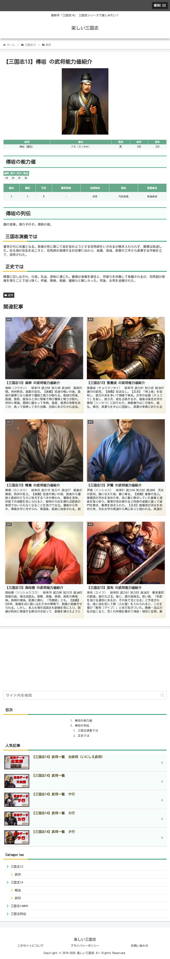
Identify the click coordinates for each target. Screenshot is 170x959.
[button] (162, 695)
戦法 (18, 890)
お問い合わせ (139, 945)
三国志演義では (88, 730)
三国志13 (17, 866)
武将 (10, 295)
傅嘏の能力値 (83, 720)
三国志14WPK (19, 906)
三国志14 (17, 882)
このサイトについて (30, 945)
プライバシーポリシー (85, 945)
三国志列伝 (18, 913)
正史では (83, 735)
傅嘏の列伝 (82, 725)
